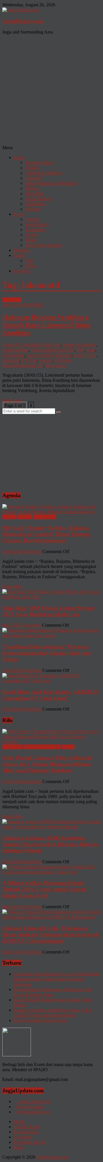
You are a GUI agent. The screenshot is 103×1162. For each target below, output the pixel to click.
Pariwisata (34, 193)
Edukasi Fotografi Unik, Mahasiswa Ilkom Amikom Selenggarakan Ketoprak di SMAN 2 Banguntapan (50, 934)
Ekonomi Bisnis (39, 162)
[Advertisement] (51, 90)
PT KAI (29, 360)
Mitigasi (32, 188)
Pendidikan (35, 203)
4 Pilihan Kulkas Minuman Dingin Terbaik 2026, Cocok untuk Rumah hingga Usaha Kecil (44, 889)
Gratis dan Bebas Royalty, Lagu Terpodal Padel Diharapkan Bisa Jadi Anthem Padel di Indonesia (57, 979)
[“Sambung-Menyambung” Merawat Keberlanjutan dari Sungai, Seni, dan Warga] (51, 635)
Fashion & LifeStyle (43, 172)
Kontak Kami (26, 1131)
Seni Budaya (36, 224)
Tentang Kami (26, 1126)
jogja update (13, 355)
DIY (80, 349)
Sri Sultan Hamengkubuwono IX (37, 363)
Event (19, 214)
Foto (29, 260)
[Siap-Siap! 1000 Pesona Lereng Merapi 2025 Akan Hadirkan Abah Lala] (51, 596)
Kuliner (32, 167)
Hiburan (32, 209)
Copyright (23, 1137)
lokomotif (11, 360)
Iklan (18, 1147)
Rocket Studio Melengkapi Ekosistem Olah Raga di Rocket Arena (53, 992)
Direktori (22, 250)
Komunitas (35, 229)
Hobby (68, 746)
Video (30, 265)
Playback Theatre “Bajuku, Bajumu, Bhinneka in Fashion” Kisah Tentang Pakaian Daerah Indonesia (46, 534)
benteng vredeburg (79, 344)
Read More (12, 586)
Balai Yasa (50, 344)
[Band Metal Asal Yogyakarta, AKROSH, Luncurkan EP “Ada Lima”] (51, 680)
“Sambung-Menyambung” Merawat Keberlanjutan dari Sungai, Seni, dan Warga (46, 653)
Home (19, 1121)
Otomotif (33, 178)
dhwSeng (32, 551)
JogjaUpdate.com (23, 21)
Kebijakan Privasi (30, 1142)
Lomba (31, 234)
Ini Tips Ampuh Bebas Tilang (40, 1020)
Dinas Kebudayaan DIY (52, 349)
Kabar (19, 157)
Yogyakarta (55, 365)
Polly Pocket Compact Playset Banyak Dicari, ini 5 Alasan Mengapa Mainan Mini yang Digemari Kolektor (47, 764)
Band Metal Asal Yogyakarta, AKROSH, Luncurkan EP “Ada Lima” (50, 695)
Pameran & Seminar (43, 245)
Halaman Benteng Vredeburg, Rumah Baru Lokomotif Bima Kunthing (46, 324)
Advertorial (12, 746)
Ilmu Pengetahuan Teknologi (51, 183)
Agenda (32, 219)
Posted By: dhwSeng (21, 344)
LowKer (21, 270)
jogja (90, 349)
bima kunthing (15, 349)
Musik (31, 239)
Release (25, 516)
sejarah (45, 360)
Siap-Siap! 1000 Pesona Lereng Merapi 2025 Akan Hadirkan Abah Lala (48, 611)
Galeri (19, 255)
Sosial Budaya (38, 198)
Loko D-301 (85, 355)
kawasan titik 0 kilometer (49, 355)
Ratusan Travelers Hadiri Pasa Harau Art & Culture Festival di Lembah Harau (53, 1013)
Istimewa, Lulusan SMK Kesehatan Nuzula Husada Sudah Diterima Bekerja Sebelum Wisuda (50, 844)
